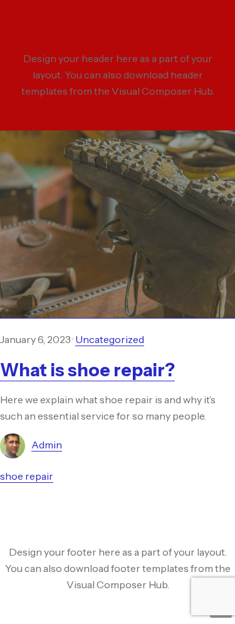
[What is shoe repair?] (117, 224)
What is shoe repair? (87, 370)
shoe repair (26, 476)
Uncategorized (109, 339)
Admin (46, 444)
